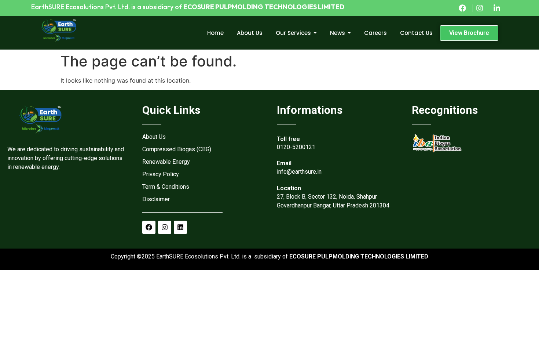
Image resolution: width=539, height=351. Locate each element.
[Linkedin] (180, 227)
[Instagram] (164, 227)
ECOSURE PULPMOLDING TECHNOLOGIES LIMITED (263, 7)
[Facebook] (148, 227)
